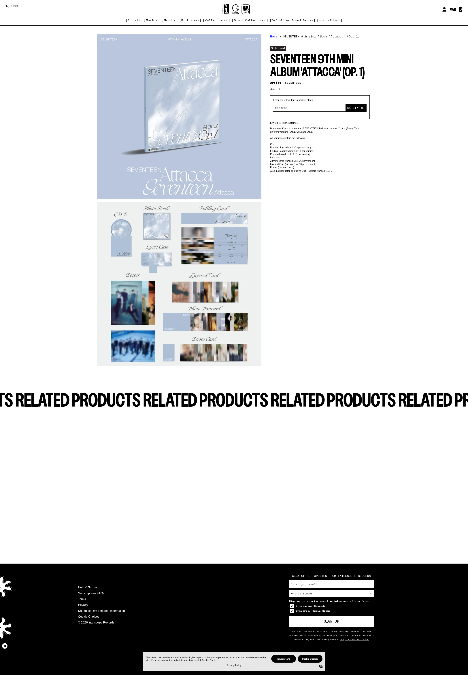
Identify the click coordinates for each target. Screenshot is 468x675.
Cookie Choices (88, 616)
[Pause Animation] (5, 646)
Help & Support (88, 587)
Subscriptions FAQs (91, 593)
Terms (82, 599)
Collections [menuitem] (215, 20)
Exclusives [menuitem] (190, 20)
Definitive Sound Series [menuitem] (292, 20)
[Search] (8, 6)
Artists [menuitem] (133, 20)
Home (274, 36)
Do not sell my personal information (101, 610)
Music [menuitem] (150, 20)
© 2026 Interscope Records (96, 622)
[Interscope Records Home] (234, 9)
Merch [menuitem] (168, 20)
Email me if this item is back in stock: (293, 100)
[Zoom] (179, 116)
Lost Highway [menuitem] (330, 20)
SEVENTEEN (293, 82)
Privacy (83, 604)
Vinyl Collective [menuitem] (248, 20)
